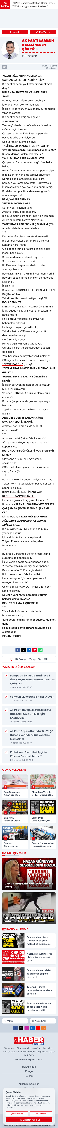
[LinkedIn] (32, 1028)
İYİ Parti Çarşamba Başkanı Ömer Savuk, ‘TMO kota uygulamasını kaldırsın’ (29, 5)
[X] (21, 1028)
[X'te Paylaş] (23, 650)
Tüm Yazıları (44, 32)
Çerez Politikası (17, 1114)
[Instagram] (26, 1028)
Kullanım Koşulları (29, 1083)
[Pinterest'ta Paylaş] (34, 650)
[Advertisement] (29, 18)
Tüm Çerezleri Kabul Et (29, 1120)
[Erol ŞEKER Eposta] (4, 67)
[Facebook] (15, 1028)
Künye (29, 1071)
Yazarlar (17, 32)
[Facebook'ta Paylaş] (17, 650)
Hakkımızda (29, 1066)
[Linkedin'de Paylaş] (29, 650)
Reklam (29, 1075)
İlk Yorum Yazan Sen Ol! (31, 659)
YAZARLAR (40, 1021)
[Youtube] (38, 1028)
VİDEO (10, 1021)
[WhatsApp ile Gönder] (40, 650)
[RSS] (43, 1028)
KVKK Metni (41, 1114)
